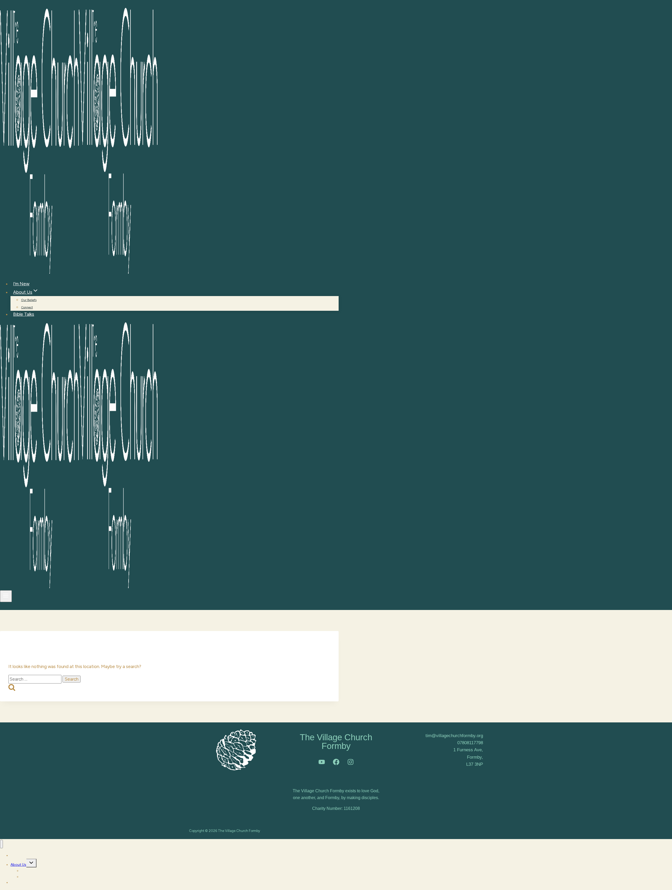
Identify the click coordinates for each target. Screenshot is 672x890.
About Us (18, 864)
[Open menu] (6, 596)
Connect (27, 307)
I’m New (21, 283)
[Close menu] (1, 844)
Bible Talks (23, 314)
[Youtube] (321, 762)
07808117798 (470, 742)
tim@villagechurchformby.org (454, 735)
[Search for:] (35, 679)
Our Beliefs (28, 300)
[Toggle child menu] (31, 863)
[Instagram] (350, 762)
